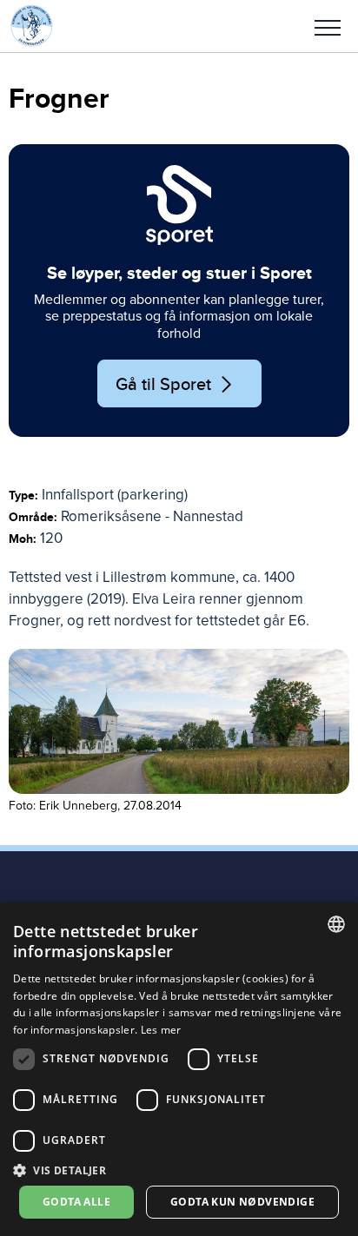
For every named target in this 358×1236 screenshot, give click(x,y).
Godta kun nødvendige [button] (242, 1201)
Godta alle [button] (76, 1201)
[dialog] (179, 1069)
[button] (327, 26)
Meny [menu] (327, 26)
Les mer (161, 1029)
